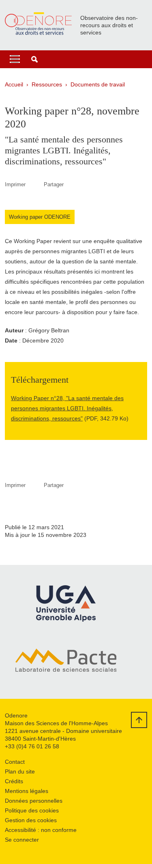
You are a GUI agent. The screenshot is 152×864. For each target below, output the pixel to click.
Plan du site (20, 771)
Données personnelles (33, 800)
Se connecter (22, 839)
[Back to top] (139, 720)
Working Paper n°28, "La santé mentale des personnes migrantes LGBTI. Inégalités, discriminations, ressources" (67, 408)
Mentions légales (26, 791)
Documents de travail (98, 84)
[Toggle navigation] (15, 59)
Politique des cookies (32, 810)
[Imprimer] (34, 184)
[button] (34, 59)
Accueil (14, 84)
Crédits (14, 781)
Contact (15, 761)
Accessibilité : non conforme (41, 830)
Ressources (47, 84)
